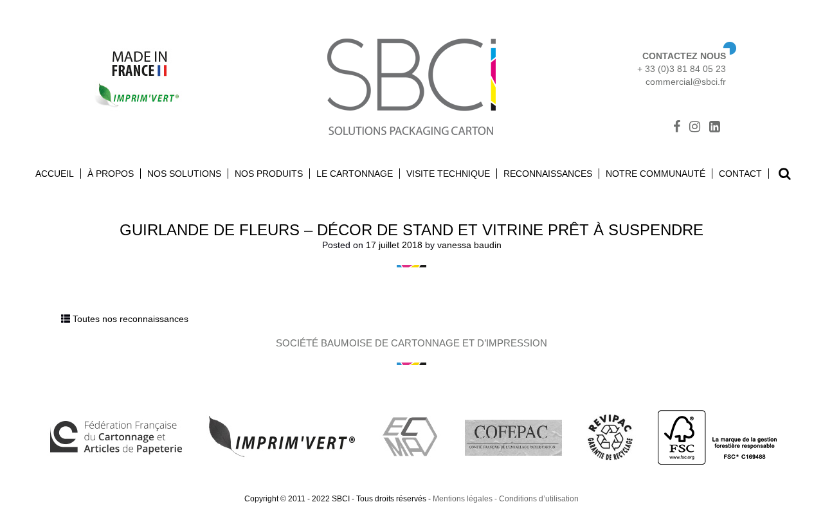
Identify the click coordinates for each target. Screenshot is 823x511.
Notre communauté (655, 173)
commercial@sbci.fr (686, 81)
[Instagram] (694, 128)
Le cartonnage (354, 173)
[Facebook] (676, 128)
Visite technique (448, 173)
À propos (110, 173)
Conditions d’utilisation (539, 498)
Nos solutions (184, 173)
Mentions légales (463, 498)
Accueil (54, 173)
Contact (740, 173)
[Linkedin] (714, 128)
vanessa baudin (469, 245)
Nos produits (269, 173)
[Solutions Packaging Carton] (411, 85)
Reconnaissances (547, 173)
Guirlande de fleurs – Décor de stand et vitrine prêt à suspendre (411, 229)
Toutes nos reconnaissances (130, 319)
